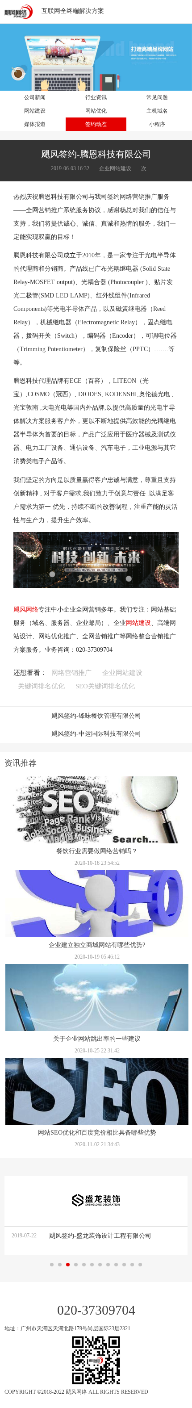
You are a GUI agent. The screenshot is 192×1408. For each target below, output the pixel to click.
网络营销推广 (71, 672)
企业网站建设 (122, 672)
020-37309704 (96, 1310)
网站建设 (138, 623)
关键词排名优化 (41, 686)
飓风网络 (25, 609)
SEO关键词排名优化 (105, 686)
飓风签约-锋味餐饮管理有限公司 (96, 715)
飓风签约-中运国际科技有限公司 (96, 733)
